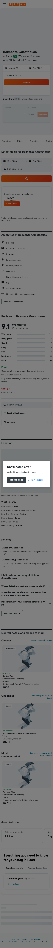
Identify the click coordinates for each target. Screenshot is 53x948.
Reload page (16, 479)
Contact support (35, 480)
